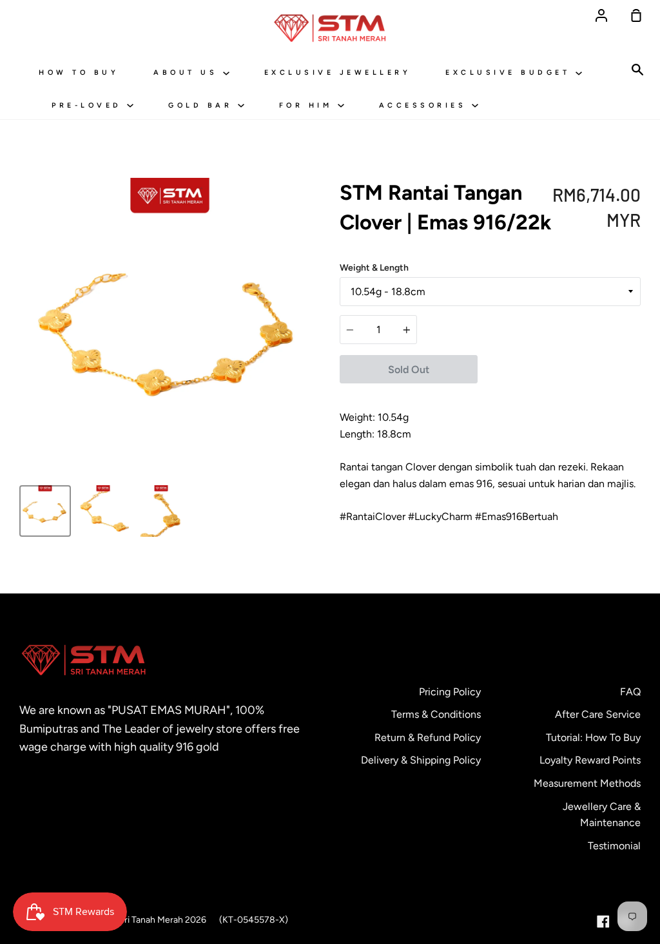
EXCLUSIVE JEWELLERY (337, 72)
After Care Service (598, 714)
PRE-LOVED (89, 105)
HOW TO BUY (79, 72)
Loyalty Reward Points (590, 760)
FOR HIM (308, 105)
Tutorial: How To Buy (593, 737)
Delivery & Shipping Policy (421, 760)
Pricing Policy (450, 692)
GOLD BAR (203, 105)
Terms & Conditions (436, 714)
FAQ (630, 692)
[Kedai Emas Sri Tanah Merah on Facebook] (603, 921)
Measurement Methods (587, 783)
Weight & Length (374, 267)
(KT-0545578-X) (253, 919)
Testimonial (614, 846)
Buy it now (559, 369)
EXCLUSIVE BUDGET (510, 72)
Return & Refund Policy (427, 737)
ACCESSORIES (425, 105)
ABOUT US (188, 72)
